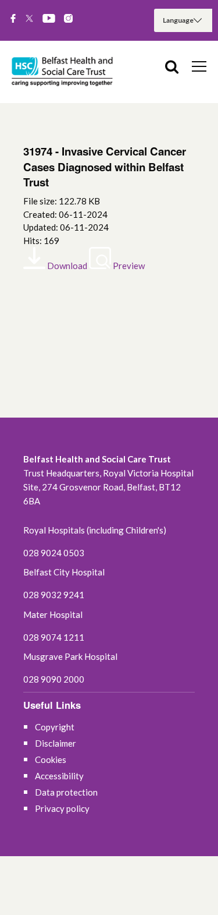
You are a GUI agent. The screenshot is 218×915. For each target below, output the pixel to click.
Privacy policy (62, 808)
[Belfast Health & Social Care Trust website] (64, 71)
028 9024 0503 (53, 552)
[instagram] (68, 19)
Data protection (66, 792)
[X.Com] (29, 19)
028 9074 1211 (53, 637)
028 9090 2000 (53, 679)
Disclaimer (55, 743)
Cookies (50, 759)
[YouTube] (48, 19)
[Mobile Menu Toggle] (199, 65)
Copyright (54, 727)
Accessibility (59, 776)
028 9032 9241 (53, 594)
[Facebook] (13, 19)
